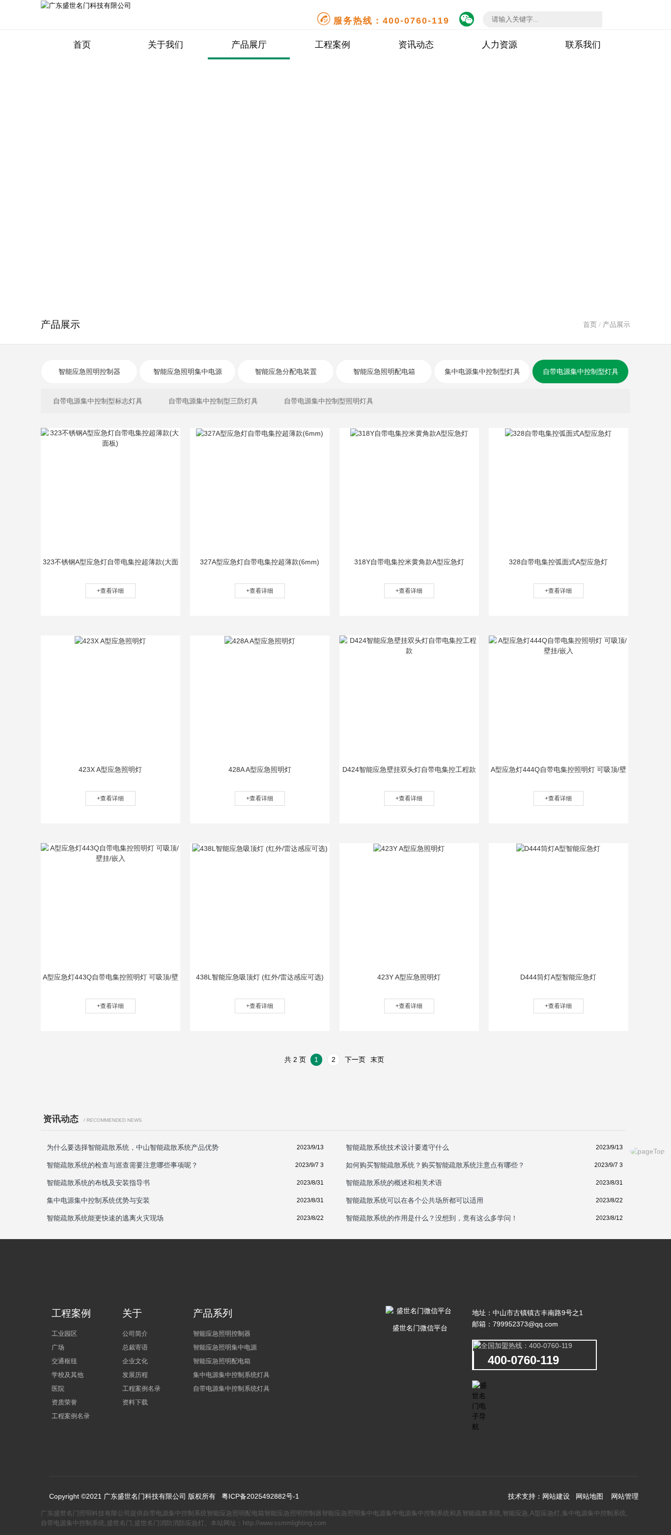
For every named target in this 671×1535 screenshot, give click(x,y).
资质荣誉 (64, 1402)
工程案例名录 (71, 1416)
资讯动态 (416, 45)
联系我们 (583, 45)
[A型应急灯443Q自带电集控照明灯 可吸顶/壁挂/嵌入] (110, 853)
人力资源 (499, 45)
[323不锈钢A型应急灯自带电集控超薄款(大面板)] (110, 438)
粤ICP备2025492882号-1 (260, 1496)
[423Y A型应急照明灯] (409, 848)
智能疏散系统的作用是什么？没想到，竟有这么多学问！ (432, 1218)
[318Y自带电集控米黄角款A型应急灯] (409, 433)
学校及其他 (68, 1374)
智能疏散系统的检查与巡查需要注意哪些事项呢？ (122, 1165)
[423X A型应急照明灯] (110, 640)
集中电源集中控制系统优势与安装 (98, 1200)
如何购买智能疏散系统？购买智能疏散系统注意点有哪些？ (435, 1165)
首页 (82, 45)
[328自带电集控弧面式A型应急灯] (558, 433)
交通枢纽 (64, 1361)
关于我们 (165, 45)
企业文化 (135, 1361)
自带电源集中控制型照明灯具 (328, 401)
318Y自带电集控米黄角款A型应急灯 (409, 562)
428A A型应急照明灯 (259, 769)
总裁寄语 (135, 1347)
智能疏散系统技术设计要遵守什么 (397, 1147)
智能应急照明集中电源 (187, 371)
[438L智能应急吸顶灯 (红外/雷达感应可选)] (260, 848)
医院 (58, 1388)
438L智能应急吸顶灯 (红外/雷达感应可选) (260, 977)
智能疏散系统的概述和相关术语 (394, 1183)
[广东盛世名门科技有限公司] (86, 5)
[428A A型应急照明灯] (259, 640)
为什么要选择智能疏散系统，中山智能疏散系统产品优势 (133, 1147)
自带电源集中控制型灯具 (580, 371)
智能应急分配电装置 (286, 371)
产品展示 (616, 324)
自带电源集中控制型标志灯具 (97, 401)
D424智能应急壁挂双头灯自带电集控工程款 (409, 769)
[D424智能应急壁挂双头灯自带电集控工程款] (409, 645)
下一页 (355, 1059)
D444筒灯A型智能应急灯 (558, 977)
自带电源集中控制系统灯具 (231, 1388)
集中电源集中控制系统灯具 (231, 1374)
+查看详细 (110, 590)
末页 (377, 1059)
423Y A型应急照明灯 (409, 977)
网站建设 (556, 1496)
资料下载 (135, 1402)
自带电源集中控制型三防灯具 (213, 401)
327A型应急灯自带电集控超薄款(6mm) (259, 562)
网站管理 (625, 1496)
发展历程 (135, 1374)
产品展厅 (249, 45)
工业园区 (64, 1333)
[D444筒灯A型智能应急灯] (558, 848)
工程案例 (332, 45)
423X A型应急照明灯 (110, 769)
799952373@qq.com (525, 1324)
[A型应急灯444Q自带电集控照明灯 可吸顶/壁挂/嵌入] (558, 645)
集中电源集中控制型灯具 (482, 371)
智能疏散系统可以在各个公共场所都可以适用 (414, 1200)
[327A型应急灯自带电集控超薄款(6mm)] (259, 433)
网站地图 (589, 1496)
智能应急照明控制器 (89, 371)
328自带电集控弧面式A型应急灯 (558, 562)
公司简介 (135, 1333)
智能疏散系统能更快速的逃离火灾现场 (105, 1218)
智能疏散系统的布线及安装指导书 (98, 1183)
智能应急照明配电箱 (384, 371)
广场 (58, 1347)
